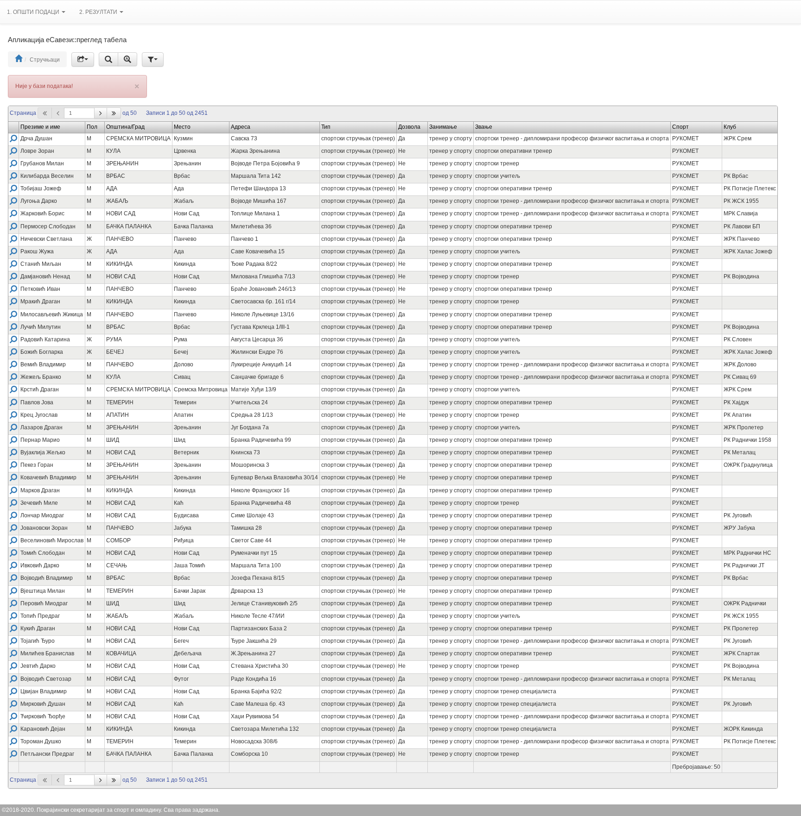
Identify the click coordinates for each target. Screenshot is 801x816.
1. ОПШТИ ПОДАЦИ (34, 12)
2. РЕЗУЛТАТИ (99, 12)
